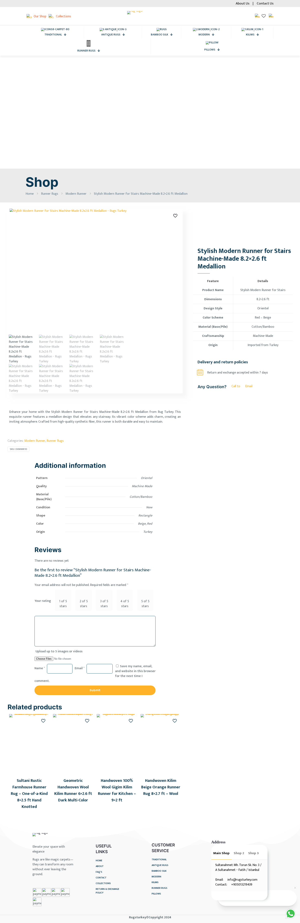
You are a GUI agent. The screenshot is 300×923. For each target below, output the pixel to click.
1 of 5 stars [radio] (63, 604)
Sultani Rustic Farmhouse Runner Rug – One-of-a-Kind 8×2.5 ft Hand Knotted (29, 793)
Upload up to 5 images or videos (59, 651)
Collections (103, 883)
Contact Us (265, 3)
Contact (101, 878)
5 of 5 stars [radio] (145, 604)
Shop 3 (253, 853)
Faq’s (99, 872)
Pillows (156, 894)
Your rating (42, 601)
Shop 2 (239, 853)
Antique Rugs (160, 865)
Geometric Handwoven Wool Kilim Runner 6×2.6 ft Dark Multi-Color (73, 790)
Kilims (155, 882)
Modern (156, 877)
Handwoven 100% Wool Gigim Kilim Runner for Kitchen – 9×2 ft (117, 790)
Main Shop (221, 853)
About (100, 866)
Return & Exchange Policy (107, 891)
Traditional (159, 859)
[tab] (221, 854)
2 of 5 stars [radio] (84, 604)
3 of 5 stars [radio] (104, 604)
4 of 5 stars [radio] (124, 604)
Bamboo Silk (159, 871)
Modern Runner (76, 194)
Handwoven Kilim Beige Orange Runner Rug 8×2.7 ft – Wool (160, 787)
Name (39, 668)
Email (79, 668)
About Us (242, 3)
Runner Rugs (49, 194)
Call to (235, 386)
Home (30, 194)
